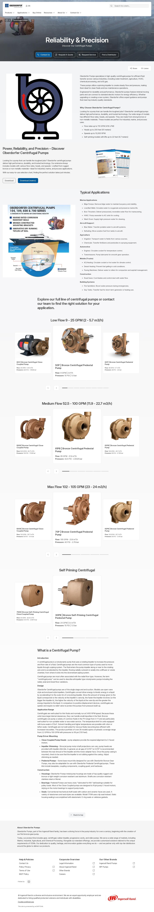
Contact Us (23, 863)
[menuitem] (10, 12)
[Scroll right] (56, 388)
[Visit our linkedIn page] (29, 881)
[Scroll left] (48, 388)
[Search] (111, 6)
